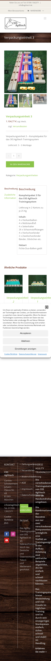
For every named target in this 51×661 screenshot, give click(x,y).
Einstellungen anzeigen (25, 349)
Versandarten (26, 470)
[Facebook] (6, 534)
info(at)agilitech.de (13, 504)
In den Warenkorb (20, 164)
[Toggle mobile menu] (45, 18)
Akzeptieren (25, 333)
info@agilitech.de (25, 5)
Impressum (42, 354)
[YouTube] (6, 540)
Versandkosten (20, 126)
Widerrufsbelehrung (26, 476)
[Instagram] (13, 534)
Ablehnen (25, 341)
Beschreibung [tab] (9, 188)
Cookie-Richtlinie (10, 354)
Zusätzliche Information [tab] (9, 196)
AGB (24, 482)
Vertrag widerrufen (25, 508)
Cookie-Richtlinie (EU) (8, 519)
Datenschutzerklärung (27, 354)
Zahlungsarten (26, 464)
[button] (46, 307)
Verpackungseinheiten (27, 175)
